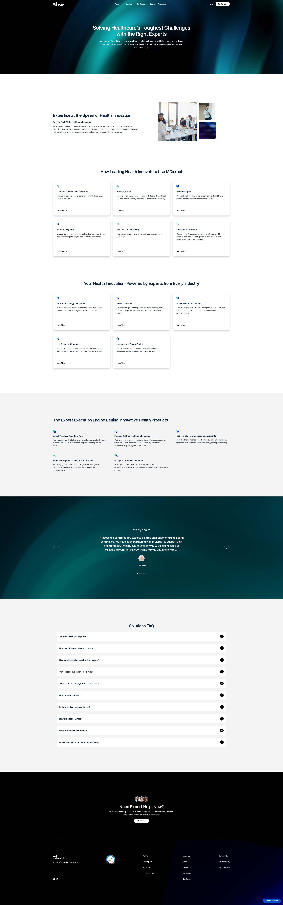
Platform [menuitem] (146, 856)
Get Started (222, 4)
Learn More (61, 210)
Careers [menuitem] (186, 867)
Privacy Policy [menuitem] (224, 862)
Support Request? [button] (272, 901)
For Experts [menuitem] (148, 862)
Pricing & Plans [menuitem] (149, 873)
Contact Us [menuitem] (223, 856)
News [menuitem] (185, 862)
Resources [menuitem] (187, 873)
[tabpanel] (141, 545)
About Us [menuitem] (186, 856)
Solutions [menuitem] (147, 867)
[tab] (137, 573)
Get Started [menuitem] (187, 879)
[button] (222, 636)
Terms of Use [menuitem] (224, 867)
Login (212, 4)
